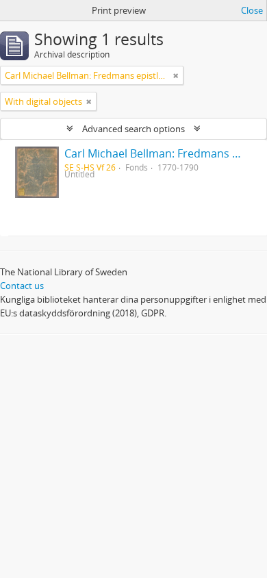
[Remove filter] (176, 75)
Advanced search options (133, 129)
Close (252, 10)
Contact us (22, 285)
